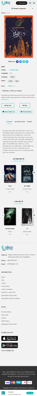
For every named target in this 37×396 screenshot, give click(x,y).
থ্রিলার (17, 81)
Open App (30, 393)
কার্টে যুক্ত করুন (7, 105)
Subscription (22, 3)
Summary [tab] (9, 121)
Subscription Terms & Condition (10, 298)
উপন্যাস (12, 77)
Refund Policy (5, 321)
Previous (2, 172)
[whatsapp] (23, 61)
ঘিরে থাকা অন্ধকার (10, 229)
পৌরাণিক (10, 81)
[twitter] (27, 61)
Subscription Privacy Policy (9, 295)
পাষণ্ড (9, 186)
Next (34, 172)
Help (2, 280)
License (3, 283)
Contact (3, 318)
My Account (4, 315)
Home (3, 13)
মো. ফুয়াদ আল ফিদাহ (10, 189)
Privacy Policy (5, 286)
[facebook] (17, 61)
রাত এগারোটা (27, 186)
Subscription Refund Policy (9, 324)
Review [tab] (29, 121)
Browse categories (20, 8)
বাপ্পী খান (10, 231)
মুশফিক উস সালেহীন (27, 231)
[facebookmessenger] (20, 61)
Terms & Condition (6, 289)
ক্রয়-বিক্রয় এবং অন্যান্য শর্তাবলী (8, 292)
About (3, 277)
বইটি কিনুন (24, 105)
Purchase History (6, 312)
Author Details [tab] (19, 121)
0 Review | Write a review (12, 91)
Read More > (5, 99)
